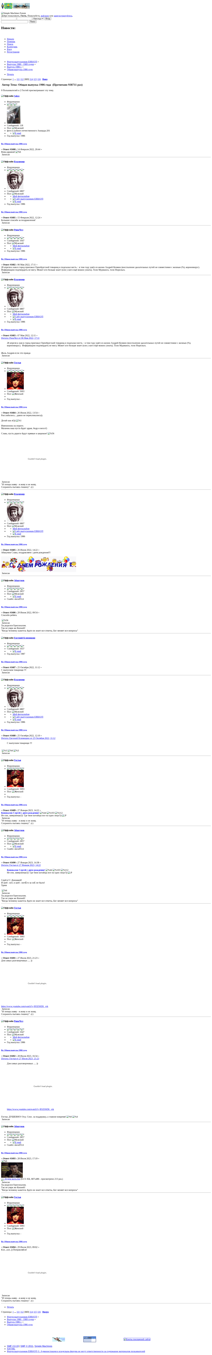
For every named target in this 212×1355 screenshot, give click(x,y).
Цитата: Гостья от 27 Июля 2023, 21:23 (20, 1058)
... (15, 79)
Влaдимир (19, 161)
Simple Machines (43, 1346)
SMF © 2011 (26, 1346)
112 (22, 79)
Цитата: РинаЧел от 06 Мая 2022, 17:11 (20, 338)
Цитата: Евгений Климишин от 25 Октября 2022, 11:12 (28, 738)
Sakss (16, 96)
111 (18, 79)
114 (31, 79)
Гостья (17, 362)
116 (39, 79)
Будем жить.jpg (12, 1179)
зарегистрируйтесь (63, 16)
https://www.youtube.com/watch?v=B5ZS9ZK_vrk (24, 1006)
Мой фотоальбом (21, 196)
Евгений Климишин (24, 638)
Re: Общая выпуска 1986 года (14, 144)
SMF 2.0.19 (13, 1346)
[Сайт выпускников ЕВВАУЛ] (28, 199)
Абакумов (19, 580)
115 (35, 79)
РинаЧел (18, 230)
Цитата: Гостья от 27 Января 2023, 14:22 (21, 865)
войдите (45, 16)
